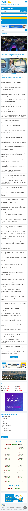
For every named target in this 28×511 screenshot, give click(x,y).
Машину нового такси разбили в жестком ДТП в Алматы (11, 227)
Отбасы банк (6, 428)
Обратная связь (22, 509)
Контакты (12, 507)
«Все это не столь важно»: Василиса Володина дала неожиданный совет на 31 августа (13, 76)
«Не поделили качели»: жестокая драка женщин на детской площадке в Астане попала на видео (13, 272)
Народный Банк (7, 430)
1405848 (9, 445)
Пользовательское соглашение (6, 509)
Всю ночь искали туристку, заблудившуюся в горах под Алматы (11, 319)
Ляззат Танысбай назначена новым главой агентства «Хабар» (12, 110)
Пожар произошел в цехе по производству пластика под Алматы (11, 314)
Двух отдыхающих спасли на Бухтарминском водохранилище (10, 335)
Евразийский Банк (7, 427)
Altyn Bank (5, 418)
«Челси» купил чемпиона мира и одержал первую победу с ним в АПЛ (11, 81)
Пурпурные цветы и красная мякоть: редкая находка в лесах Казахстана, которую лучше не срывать (13, 94)
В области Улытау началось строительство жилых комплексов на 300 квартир (12, 341)
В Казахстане (4, 33)
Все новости (14, 357)
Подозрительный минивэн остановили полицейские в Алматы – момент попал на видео (13, 259)
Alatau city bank (6, 416)
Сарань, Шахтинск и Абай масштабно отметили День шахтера (13, 100)
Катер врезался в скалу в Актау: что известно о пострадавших (12, 170)
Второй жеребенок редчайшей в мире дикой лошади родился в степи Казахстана (13, 165)
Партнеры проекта (17, 507)
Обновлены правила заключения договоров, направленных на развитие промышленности (12, 214)
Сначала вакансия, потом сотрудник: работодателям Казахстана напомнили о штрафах (12, 194)
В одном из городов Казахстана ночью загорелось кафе (13, 247)
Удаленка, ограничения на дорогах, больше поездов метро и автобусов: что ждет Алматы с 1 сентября (13, 207)
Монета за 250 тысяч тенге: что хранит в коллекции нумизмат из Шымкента (13, 105)
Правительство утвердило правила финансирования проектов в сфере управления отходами (12, 147)
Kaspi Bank (5, 433)
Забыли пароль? (5, 20)
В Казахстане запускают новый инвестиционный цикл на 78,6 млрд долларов (13, 242)
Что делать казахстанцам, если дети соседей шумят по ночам (12, 253)
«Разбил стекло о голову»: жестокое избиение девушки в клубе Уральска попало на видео (13, 298)
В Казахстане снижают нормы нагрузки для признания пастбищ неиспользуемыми (13, 232)
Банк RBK (5, 423)
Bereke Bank (6, 420)
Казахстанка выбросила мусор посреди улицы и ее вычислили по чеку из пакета (13, 278)
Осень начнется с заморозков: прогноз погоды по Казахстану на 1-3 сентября (13, 136)
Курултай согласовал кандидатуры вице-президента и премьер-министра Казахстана (13, 141)
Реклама (7, 507)
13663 (20, 445)
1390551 (15, 445)
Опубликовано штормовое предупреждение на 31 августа (10, 309)
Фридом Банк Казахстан (9, 432)
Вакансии (15, 509)
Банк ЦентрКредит (7, 425)
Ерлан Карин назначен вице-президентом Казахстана (10, 126)
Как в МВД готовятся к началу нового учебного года (12, 237)
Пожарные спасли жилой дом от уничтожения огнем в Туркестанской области (13, 347)
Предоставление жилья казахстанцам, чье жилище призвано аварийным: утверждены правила (13, 87)
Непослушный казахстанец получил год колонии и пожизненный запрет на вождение (13, 304)
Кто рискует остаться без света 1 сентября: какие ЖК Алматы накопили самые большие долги (13, 182)
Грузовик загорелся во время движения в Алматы (13, 324)
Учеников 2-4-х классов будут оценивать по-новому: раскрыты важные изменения (13, 115)
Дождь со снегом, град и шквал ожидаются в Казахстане (11, 329)
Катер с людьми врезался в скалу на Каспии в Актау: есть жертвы (12, 188)
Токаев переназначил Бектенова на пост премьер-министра (13, 131)
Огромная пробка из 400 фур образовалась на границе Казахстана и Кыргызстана (11, 291)
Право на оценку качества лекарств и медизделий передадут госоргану (13, 176)
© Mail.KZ (2, 507)
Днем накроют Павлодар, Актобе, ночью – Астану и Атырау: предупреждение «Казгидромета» (13, 221)
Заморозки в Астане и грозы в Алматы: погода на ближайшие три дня (13, 352)
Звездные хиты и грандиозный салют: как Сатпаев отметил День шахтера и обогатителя (13, 55)
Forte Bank (5, 421)
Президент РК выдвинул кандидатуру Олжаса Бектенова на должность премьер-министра (13, 154)
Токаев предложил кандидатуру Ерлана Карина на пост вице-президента (13, 160)
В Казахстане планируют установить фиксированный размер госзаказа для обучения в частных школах (12, 200)
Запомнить (24, 21)
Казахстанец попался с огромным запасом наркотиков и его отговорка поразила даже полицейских (13, 265)
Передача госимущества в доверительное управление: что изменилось (13, 121)
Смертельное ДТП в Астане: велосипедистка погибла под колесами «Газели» (12, 284)
